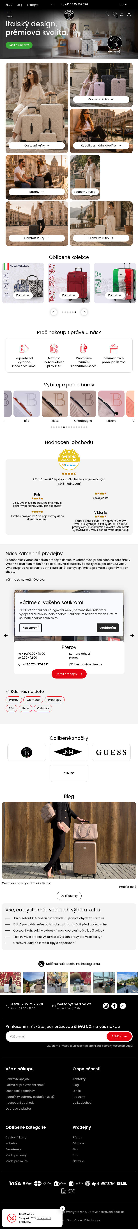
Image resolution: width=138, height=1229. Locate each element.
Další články (69, 896)
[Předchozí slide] (54, 312)
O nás (77, 1091)
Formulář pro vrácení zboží (25, 1085)
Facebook (114, 1006)
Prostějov (54, 700)
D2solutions (92, 1220)
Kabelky (11, 1143)
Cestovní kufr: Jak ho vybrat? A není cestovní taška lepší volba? (58, 930)
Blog (19, 5)
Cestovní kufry (16, 1138)
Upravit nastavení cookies (106, 1212)
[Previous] (6, 635)
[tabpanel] (69, 283)
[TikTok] (123, 1006)
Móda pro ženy (16, 1155)
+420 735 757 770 (27, 1004)
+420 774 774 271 (35, 664)
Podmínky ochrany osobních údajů (30, 1097)
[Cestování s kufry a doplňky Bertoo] (69, 840)
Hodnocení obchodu (20, 1103)
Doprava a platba (18, 1109)
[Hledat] (107, 14)
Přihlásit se (119, 1036)
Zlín (11, 708)
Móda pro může (17, 1161)
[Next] (132, 635)
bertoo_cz (106, 1006)
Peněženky (13, 1149)
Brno (25, 708)
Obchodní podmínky (20, 1091)
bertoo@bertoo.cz (88, 664)
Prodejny (32, 5)
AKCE (9, 5)
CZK (122, 4)
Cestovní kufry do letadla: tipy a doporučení (44, 943)
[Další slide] (84, 312)
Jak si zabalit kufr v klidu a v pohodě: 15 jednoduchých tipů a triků (58, 918)
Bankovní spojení (18, 1079)
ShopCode (74, 1220)
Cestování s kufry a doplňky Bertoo (27, 883)
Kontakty (79, 1079)
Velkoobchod (82, 1103)
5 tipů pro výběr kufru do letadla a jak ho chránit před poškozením (60, 924)
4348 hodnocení (69, 484)
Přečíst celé (127, 887)
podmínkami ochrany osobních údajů (109, 1046)
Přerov (14, 700)
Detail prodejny (66, 674)
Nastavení (30, 628)
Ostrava (43, 708)
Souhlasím (107, 628)
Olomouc (33, 700)
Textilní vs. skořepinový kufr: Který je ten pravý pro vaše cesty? (57, 937)
